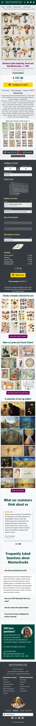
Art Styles (9, 7)
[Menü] (2, 2)
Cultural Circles (17, 7)
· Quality (21, 684)
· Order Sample (23, 691)
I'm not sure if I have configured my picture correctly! (17, 615)
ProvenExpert (11, 536)
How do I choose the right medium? (17, 608)
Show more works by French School (18, 393)
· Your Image (22, 680)
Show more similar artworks (18, 336)
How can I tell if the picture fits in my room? (17, 599)
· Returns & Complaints (8, 691)
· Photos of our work (24, 686)
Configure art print (19, 85)
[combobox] (18, 174)
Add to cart (19, 275)
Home (3, 7)
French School (26, 7)
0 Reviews (21, 156)
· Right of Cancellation (8, 689)
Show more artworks (18, 490)
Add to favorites (27, 152)
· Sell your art (22, 682)
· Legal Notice (6, 682)
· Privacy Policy (6, 686)
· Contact (5, 680)
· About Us (5, 693)
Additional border (8, 172)
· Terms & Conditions (8, 684)
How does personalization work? (16, 570)
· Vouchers (22, 689)
